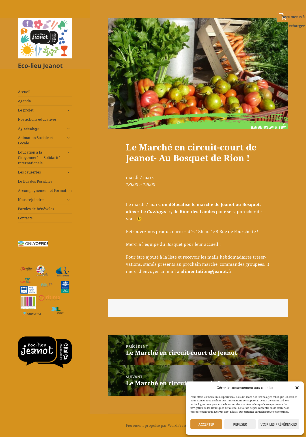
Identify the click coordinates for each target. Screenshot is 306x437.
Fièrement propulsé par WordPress (156, 425)
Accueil (24, 91)
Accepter (206, 424)
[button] (297, 388)
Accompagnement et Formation (45, 190)
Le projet (26, 110)
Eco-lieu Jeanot (40, 65)
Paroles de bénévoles (36, 208)
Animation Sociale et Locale (35, 140)
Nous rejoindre (31, 199)
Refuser (240, 424)
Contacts (25, 218)
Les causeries (29, 172)
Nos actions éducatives (37, 119)
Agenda (24, 101)
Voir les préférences (279, 424)
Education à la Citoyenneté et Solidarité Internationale (39, 157)
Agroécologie (29, 128)
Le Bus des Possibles (35, 181)
